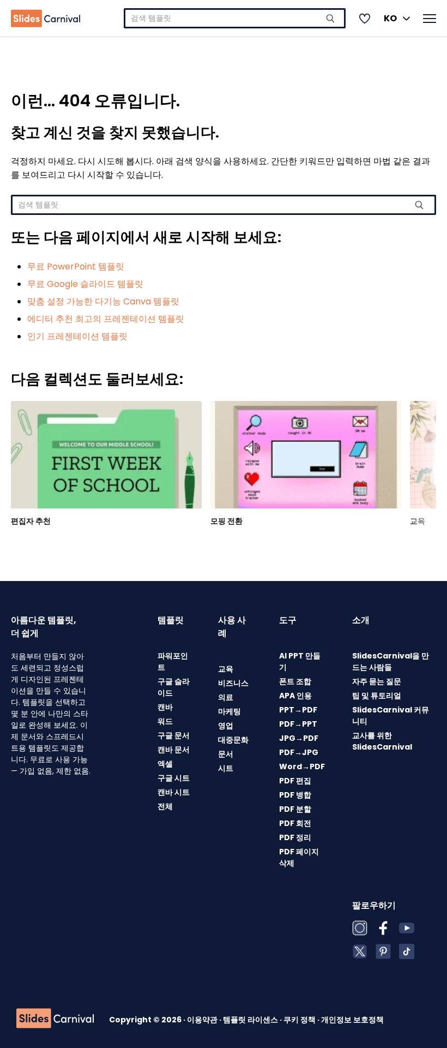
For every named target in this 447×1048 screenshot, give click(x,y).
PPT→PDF (298, 709)
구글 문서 (174, 735)
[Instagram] (359, 928)
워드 (165, 721)
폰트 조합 (295, 681)
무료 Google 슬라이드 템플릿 (85, 284)
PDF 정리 (295, 837)
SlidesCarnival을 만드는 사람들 (390, 661)
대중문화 (233, 739)
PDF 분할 (295, 809)
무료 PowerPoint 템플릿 (75, 266)
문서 (225, 753)
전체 (165, 806)
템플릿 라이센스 (251, 1019)
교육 (417, 521)
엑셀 (165, 763)
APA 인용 (295, 695)
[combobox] (235, 18)
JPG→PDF (298, 738)
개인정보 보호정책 (352, 1019)
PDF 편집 (295, 780)
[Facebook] (383, 928)
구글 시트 (174, 777)
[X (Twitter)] (359, 951)
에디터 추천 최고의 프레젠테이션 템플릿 (105, 319)
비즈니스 (233, 683)
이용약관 (203, 1019)
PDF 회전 (295, 823)
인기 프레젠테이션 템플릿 (77, 336)
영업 (225, 725)
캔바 (165, 707)
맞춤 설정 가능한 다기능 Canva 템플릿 (103, 301)
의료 (225, 697)
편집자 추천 (31, 521)
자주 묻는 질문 (376, 681)
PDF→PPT (298, 723)
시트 (225, 768)
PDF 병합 (295, 794)
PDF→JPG (298, 752)
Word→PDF (302, 766)
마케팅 (229, 711)
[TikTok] (406, 951)
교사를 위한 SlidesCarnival (382, 741)
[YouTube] (406, 928)
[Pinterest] (383, 951)
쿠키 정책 (300, 1019)
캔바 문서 (174, 749)
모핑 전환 (226, 521)
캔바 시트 (174, 792)
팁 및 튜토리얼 (376, 695)
